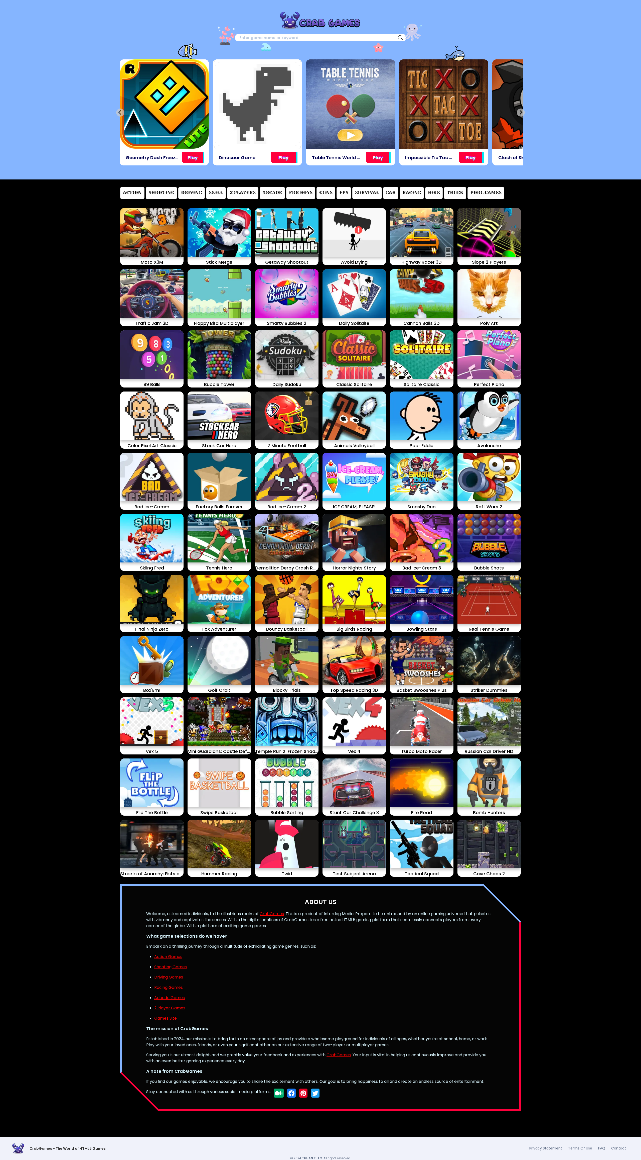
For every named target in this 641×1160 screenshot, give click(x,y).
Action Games (168, 956)
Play (190, 157)
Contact (618, 1148)
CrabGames (272, 914)
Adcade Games (169, 998)
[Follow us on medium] (279, 1093)
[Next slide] (521, 113)
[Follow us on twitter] (315, 1093)
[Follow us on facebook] (291, 1093)
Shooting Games (170, 967)
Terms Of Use (580, 1148)
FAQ (601, 1148)
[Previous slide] (120, 113)
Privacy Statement (545, 1148)
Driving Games (168, 977)
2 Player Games (169, 1008)
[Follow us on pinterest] (303, 1093)
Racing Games (168, 987)
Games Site (165, 1018)
